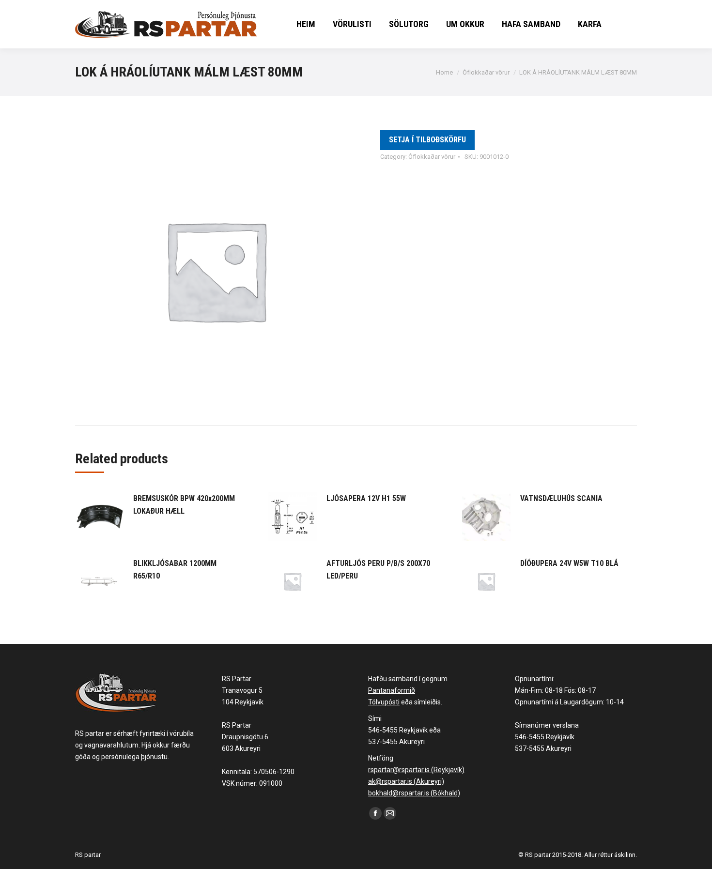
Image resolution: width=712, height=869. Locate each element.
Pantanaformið (391, 690)
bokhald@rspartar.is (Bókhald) (414, 793)
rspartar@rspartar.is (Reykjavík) (416, 770)
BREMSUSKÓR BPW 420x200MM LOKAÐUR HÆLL (184, 505)
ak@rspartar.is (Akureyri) (406, 781)
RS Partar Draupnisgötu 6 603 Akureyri (245, 736)
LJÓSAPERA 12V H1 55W (366, 498)
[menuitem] (306, 24)
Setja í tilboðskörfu (427, 139)
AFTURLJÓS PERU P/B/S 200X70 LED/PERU (378, 569)
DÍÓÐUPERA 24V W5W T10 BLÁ (569, 563)
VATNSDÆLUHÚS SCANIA (561, 498)
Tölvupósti (384, 702)
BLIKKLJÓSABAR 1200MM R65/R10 (175, 569)
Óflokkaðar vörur (431, 156)
